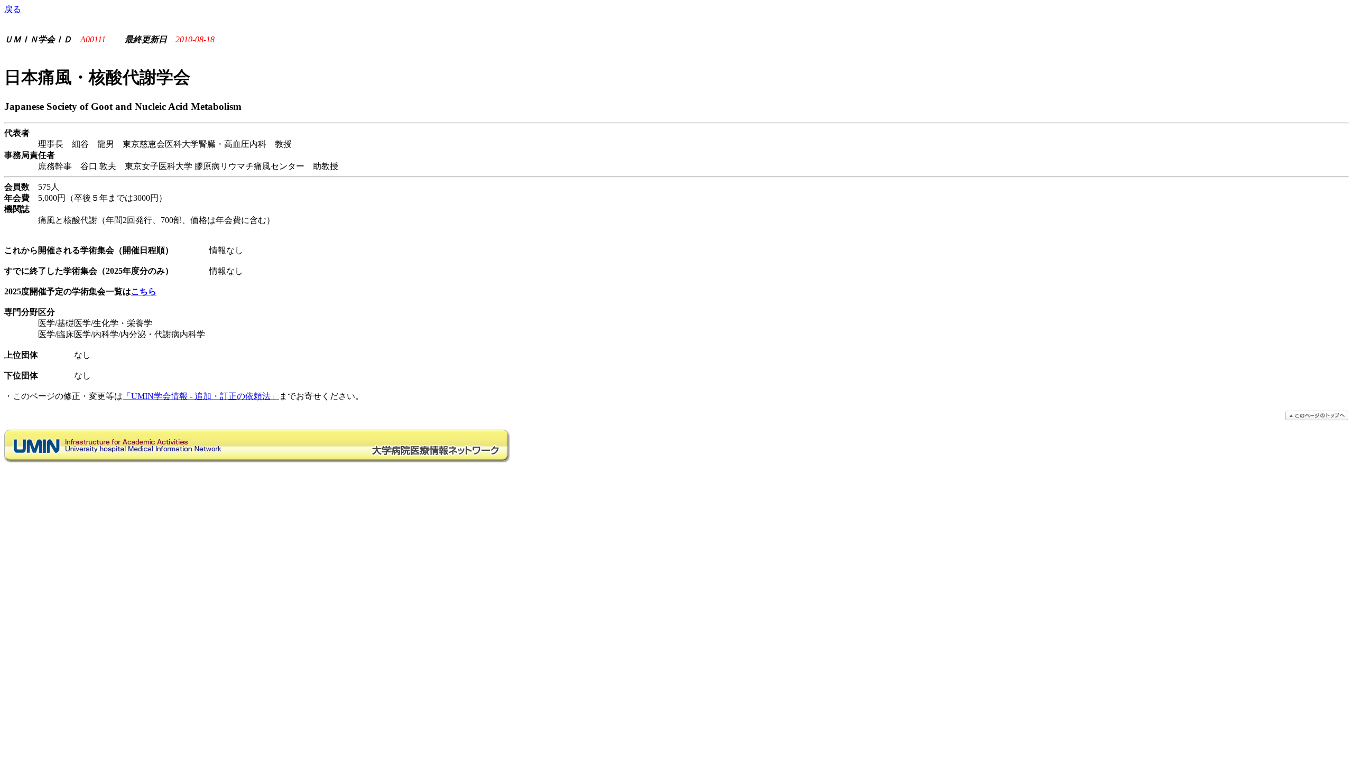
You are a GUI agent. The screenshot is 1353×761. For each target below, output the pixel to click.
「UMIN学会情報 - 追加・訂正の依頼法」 (201, 396)
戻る (12, 9)
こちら (143, 291)
